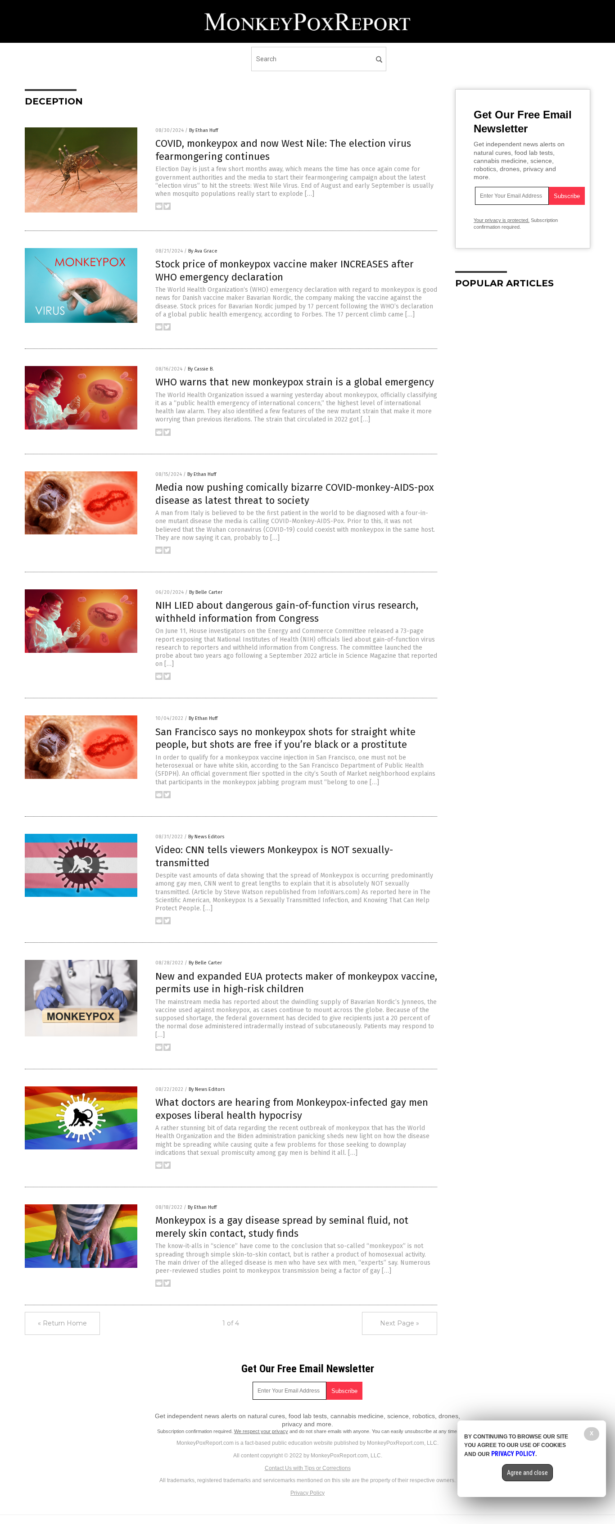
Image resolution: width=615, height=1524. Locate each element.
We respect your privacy (261, 1431)
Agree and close (527, 1472)
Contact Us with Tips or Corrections (308, 1468)
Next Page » (399, 1323)
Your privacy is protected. (501, 220)
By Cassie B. (201, 369)
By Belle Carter (205, 592)
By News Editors (206, 837)
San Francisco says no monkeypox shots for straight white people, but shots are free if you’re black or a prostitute (285, 738)
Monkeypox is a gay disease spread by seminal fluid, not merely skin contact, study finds (281, 1226)
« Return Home (62, 1323)
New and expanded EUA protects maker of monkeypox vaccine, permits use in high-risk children (296, 982)
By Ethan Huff (203, 130)
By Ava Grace (202, 251)
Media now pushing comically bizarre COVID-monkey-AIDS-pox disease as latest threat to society (294, 493)
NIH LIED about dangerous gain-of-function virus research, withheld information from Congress (286, 611)
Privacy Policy (307, 1493)
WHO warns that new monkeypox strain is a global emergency (294, 382)
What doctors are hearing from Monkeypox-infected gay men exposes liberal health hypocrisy (291, 1109)
